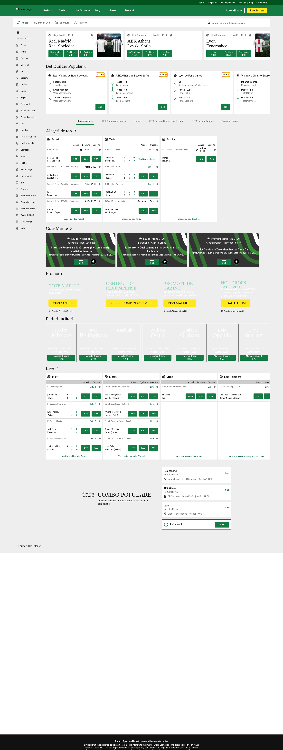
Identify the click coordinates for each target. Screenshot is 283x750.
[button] (55, 53)
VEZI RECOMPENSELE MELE (131, 303)
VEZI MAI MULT (180, 303)
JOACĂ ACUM (235, 303)
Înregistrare (257, 10)
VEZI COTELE (63, 303)
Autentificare (234, 10)
